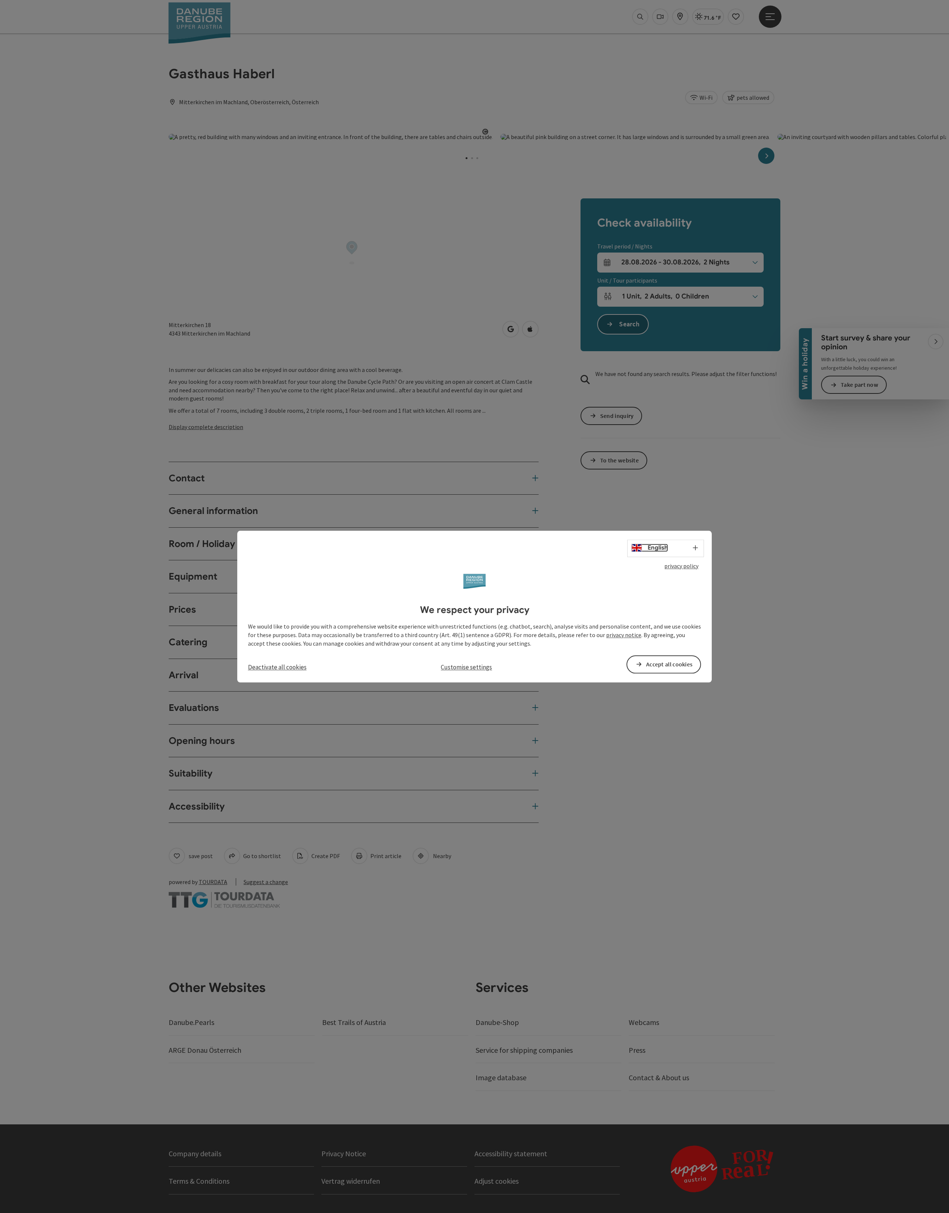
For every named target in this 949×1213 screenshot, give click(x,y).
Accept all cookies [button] (669, 664)
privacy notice (623, 635)
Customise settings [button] (466, 667)
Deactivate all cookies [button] (277, 667)
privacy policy (681, 566)
